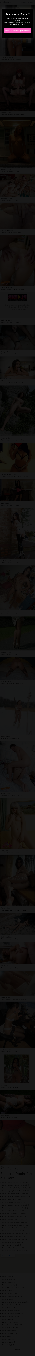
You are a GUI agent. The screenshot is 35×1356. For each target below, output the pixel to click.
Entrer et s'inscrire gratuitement (17, 31)
